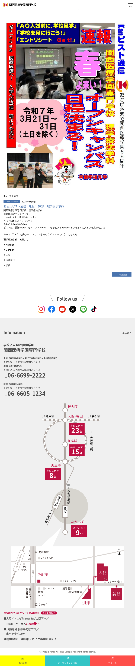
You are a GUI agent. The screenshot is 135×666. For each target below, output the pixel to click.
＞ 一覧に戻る (121, 275)
